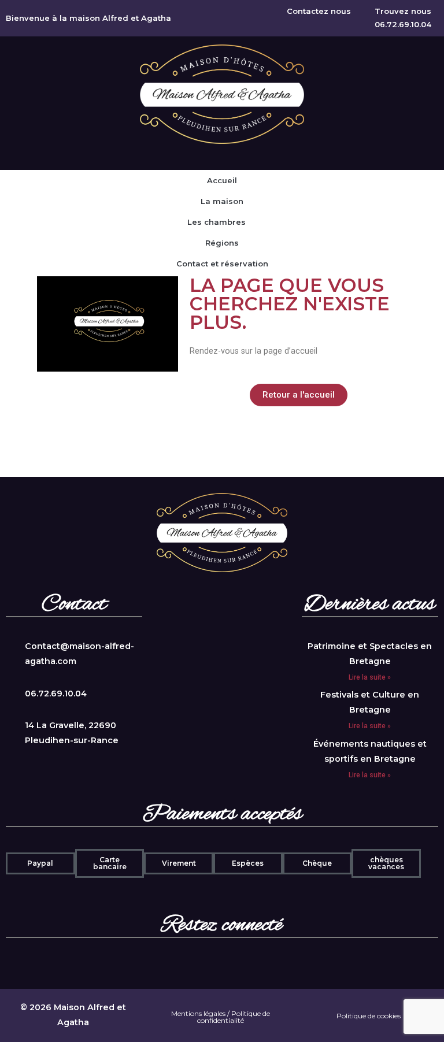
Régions (222, 242)
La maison (222, 201)
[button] (298, 395)
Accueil (222, 180)
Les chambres (216, 222)
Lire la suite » (370, 677)
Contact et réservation (222, 263)
